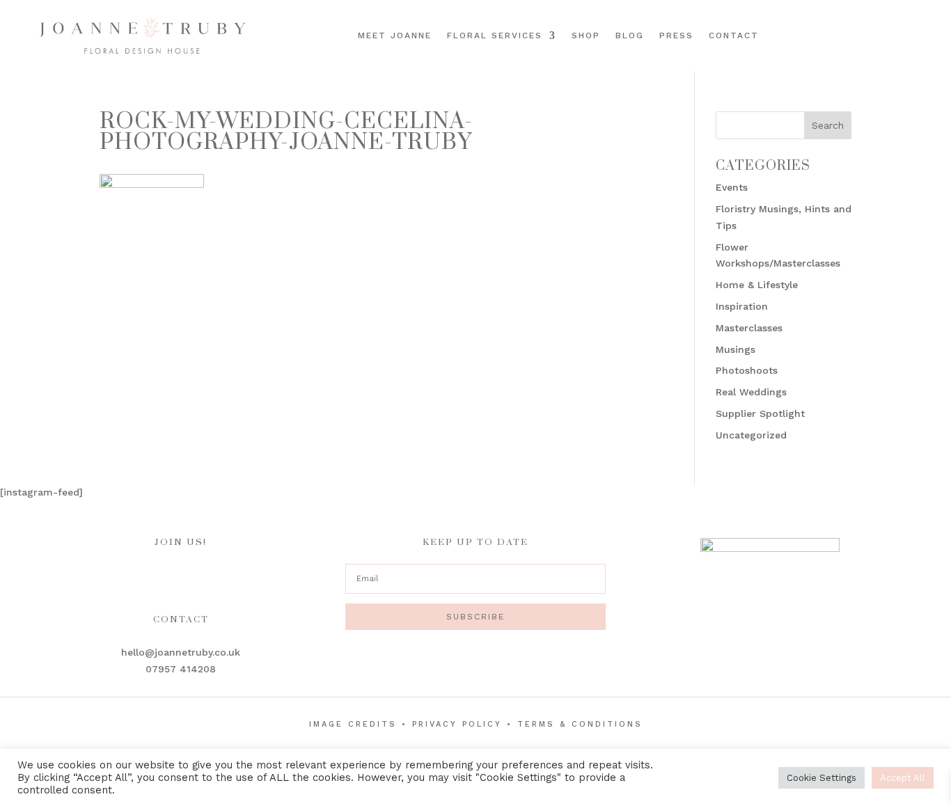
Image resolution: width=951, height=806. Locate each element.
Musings (735, 349)
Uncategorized (751, 435)
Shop (586, 35)
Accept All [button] (902, 778)
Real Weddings (751, 391)
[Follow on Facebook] (874, 34)
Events (732, 187)
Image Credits (353, 724)
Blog (629, 35)
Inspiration (742, 306)
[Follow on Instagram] (894, 34)
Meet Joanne (395, 35)
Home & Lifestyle (757, 284)
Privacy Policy (457, 724)
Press (676, 35)
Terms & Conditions (580, 724)
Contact (734, 35)
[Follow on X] (933, 34)
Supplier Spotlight (760, 413)
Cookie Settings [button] (821, 778)
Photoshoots (747, 370)
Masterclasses (749, 327)
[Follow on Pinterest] (913, 34)
